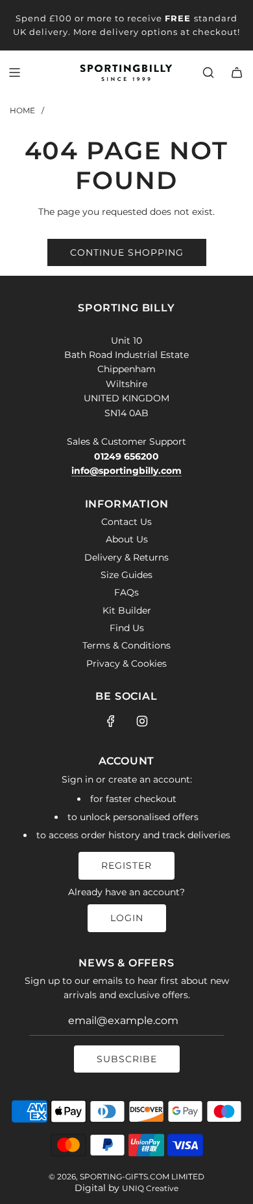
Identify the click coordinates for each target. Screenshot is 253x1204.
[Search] (208, 72)
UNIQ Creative (150, 1188)
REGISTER (126, 865)
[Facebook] (111, 721)
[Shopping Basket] (237, 72)
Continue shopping (127, 252)
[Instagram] (142, 721)
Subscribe (127, 1059)
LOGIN (126, 918)
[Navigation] (14, 72)
